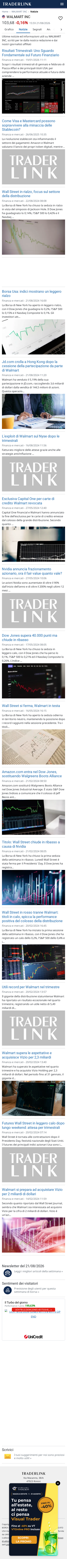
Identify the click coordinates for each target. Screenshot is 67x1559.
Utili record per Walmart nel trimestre (31, 987)
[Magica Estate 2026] (33, 1519)
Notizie (23, 29)
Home (5, 11)
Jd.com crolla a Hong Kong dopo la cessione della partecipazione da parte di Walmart (32, 366)
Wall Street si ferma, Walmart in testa (31, 706)
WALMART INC (19, 11)
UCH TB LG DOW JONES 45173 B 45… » (33, 1309)
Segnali (37, 29)
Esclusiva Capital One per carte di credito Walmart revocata (28, 501)
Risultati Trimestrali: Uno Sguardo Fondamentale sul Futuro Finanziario (30, 53)
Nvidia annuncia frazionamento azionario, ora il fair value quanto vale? (32, 571)
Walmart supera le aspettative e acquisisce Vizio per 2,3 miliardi (27, 1055)
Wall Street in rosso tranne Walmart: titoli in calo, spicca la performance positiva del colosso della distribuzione (32, 916)
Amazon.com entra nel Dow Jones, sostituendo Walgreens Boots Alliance (32, 774)
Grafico (9, 29)
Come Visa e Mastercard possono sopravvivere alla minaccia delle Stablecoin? (28, 125)
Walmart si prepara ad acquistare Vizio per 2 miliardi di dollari (32, 1192)
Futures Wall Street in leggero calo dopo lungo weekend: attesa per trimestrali (33, 1125)
